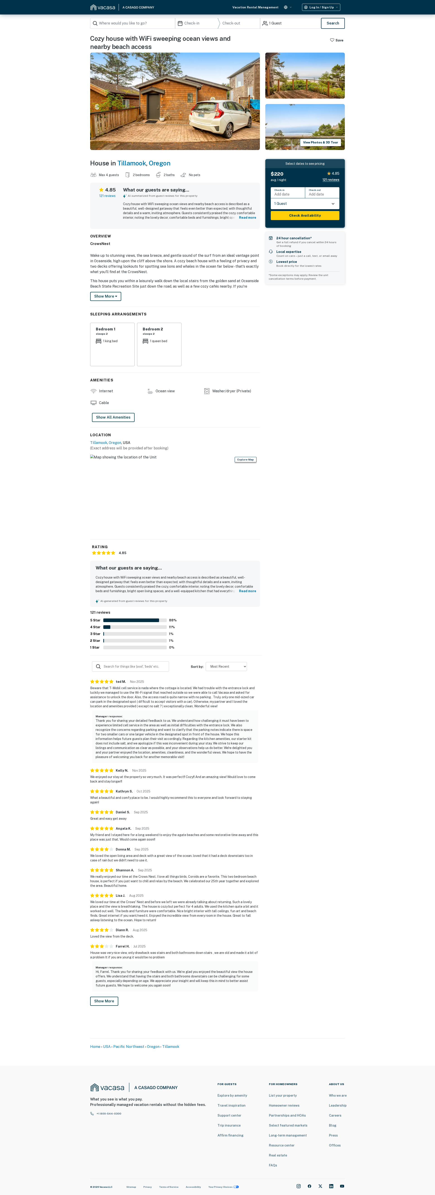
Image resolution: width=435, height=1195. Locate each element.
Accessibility (193, 1186)
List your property (283, 1095)
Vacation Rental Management (255, 7)
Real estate (278, 1155)
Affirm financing (231, 1135)
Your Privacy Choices (220, 1186)
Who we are (338, 1095)
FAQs (273, 1165)
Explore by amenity (232, 1095)
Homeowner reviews (284, 1105)
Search (333, 23)
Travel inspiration (232, 1105)
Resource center (282, 1145)
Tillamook (131, 163)
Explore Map (245, 459)
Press (333, 1135)
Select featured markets (288, 1125)
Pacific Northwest (128, 1047)
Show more (104, 296)
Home (95, 1047)
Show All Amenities (113, 417)
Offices (335, 1145)
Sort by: (197, 667)
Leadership (338, 1105)
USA (107, 1047)
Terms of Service (169, 1186)
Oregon (159, 163)
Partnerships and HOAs (287, 1115)
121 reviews (107, 196)
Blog (332, 1125)
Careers (335, 1115)
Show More (104, 1001)
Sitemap (131, 1186)
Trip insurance (229, 1125)
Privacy (147, 1186)
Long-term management (288, 1135)
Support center (229, 1115)
